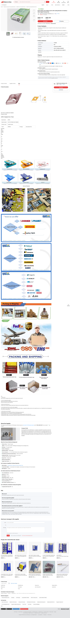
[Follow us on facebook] (61, 608)
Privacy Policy (49, 614)
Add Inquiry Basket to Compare (19, 37)
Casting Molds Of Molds (25, 597)
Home (2, 6)
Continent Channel (46, 611)
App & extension (57, 4)
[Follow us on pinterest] (67, 608)
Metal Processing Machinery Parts (31, 6)
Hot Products (15, 611)
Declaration (45, 614)
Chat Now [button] (62, 21)
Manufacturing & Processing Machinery (9, 6)
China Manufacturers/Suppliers (27, 611)
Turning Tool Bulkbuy (36, 604)
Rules (68, 4)
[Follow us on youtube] (65, 608)
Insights (55, 611)
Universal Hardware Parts (5, 597)
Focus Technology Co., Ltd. (28, 614)
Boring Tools (37, 585)
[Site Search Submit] (47, 2)
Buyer (47, 4)
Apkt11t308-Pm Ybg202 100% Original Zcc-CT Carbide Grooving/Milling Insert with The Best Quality (20, 556)
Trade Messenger (16, 608)
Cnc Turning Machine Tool (5, 604)
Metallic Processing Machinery (20, 6)
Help (52, 4)
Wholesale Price (41, 611)
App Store (3, 608)
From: (5, 522)
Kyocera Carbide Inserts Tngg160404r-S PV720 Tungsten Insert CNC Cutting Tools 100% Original (35, 575)
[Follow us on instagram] (64, 608)
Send (8, 535)
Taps (1, 588)
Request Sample (53, 23)
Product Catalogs (14, 583)
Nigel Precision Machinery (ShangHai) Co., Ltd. (47, 13)
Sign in (68, 2)
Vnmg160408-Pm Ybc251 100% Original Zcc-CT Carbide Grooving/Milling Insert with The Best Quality (7, 575)
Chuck (19, 588)
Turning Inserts (9, 465)
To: (5, 525)
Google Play (9, 608)
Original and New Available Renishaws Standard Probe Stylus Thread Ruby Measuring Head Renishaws (62, 575)
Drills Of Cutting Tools (34, 597)
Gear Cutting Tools (20, 465)
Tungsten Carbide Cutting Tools (16, 604)
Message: (4, 527)
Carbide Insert (3, 585)
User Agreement (40, 614)
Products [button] (16, 1)
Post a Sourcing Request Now (27, 535)
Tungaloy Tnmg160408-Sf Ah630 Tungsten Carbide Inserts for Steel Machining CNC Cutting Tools (48, 575)
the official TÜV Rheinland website (28, 425)
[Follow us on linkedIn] (68, 608)
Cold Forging (18, 597)
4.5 (58, 84)
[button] (44, 1)
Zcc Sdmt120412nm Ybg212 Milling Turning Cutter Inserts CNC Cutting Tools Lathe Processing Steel (21, 575)
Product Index (51, 611)
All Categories (4, 4)
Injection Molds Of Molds (43, 597)
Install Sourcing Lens (25, 608)
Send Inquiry (45, 21)
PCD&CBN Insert (20, 585)
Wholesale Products (35, 611)
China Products (20, 611)
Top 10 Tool (24, 604)
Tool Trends (29, 604)
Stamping (12, 597)
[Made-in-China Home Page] (6, 2)
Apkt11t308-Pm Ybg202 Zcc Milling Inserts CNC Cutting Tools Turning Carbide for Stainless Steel (35, 556)
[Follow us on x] (63, 608)
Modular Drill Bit (54, 585)
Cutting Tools (14, 465)
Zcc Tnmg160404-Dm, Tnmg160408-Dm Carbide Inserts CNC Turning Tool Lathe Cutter (7, 556)
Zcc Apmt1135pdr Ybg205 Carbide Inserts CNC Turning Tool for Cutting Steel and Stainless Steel (49, 556)
